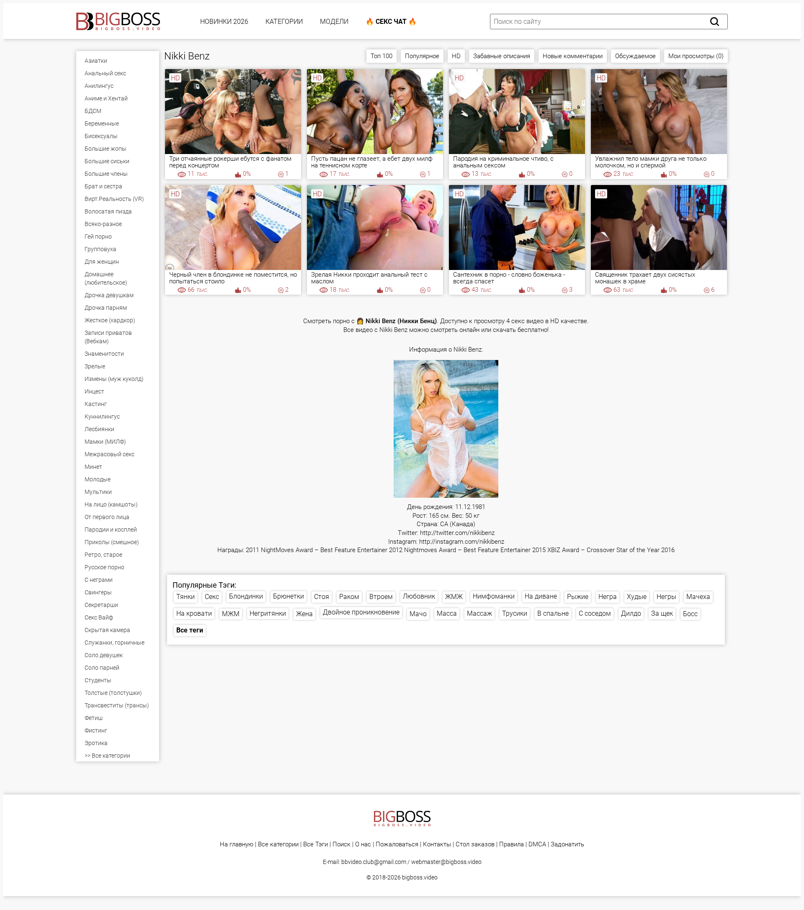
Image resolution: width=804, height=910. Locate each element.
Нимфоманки (494, 596)
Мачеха (698, 597)
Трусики (514, 613)
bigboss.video (420, 877)
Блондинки (246, 596)
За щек (662, 613)
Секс (212, 597)
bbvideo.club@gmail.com (373, 862)
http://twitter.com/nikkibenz (457, 533)
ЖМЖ (454, 597)
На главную (236, 844)
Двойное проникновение (361, 612)
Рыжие (577, 597)
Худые (637, 597)
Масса (447, 613)
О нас (363, 844)
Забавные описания (501, 56)
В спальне (553, 613)
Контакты (437, 844)
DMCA (537, 844)
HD (456, 56)
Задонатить (567, 844)
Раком (349, 597)
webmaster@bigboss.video (446, 862)
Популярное (422, 56)
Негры (666, 597)
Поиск (341, 844)
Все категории (278, 844)
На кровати (194, 613)
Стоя (321, 597)
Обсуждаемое (635, 56)
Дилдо (631, 613)
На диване (541, 596)
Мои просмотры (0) (696, 56)
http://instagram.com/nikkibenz (461, 541)
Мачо (418, 614)
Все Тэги (315, 844)
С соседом (595, 613)
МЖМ (231, 614)
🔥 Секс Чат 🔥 (391, 22)
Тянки (185, 597)
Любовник (419, 596)
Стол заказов (475, 844)
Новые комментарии (573, 56)
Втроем (381, 597)
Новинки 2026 (224, 22)
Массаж (479, 613)
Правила (511, 844)
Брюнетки (288, 596)
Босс (690, 614)
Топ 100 (381, 56)
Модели (334, 22)
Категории (284, 22)
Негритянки (268, 613)
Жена (304, 614)
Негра (607, 597)
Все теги (189, 630)
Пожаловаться (397, 844)
